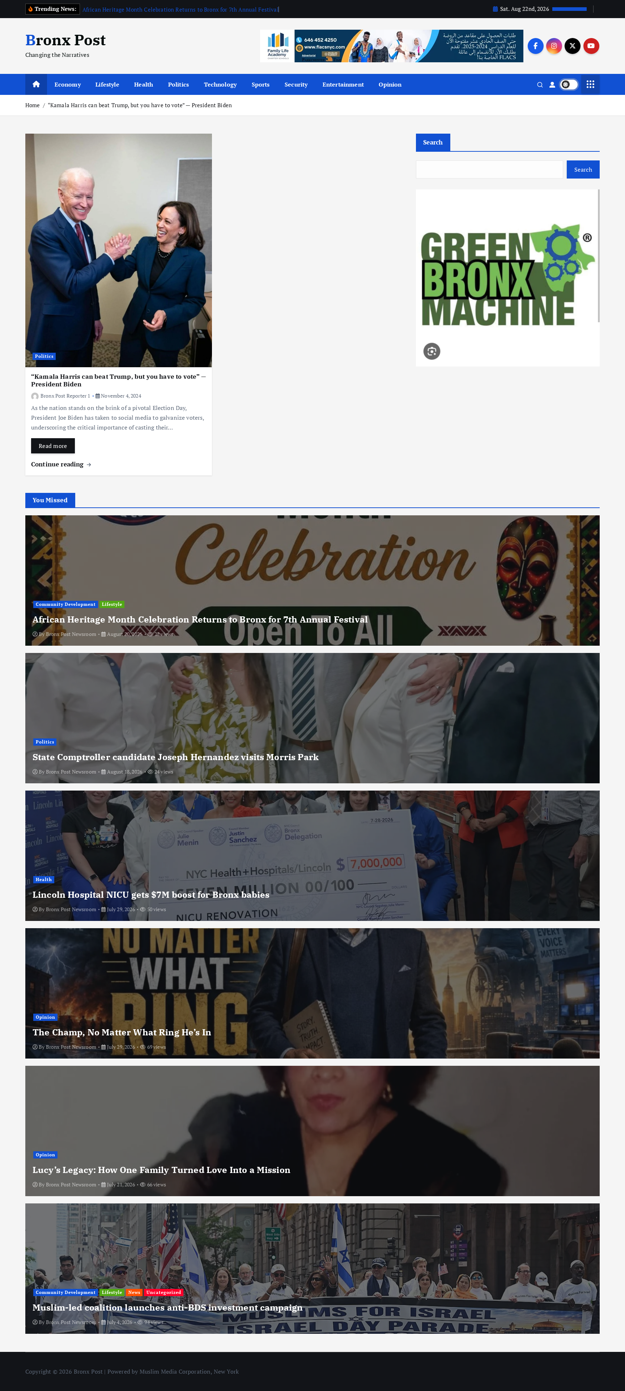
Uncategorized (163, 1292)
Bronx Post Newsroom (71, 633)
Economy (68, 84)
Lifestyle (107, 84)
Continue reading (58, 464)
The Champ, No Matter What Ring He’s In (122, 1032)
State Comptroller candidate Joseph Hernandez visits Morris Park (176, 757)
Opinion (390, 84)
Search (433, 142)
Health (143, 84)
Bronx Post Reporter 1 (65, 395)
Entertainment (343, 84)
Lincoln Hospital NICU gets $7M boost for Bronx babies (151, 894)
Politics (178, 84)
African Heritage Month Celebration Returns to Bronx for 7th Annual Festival (180, 9)
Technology (220, 84)
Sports (261, 84)
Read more (53, 446)
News (134, 1292)
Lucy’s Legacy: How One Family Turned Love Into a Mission (161, 1170)
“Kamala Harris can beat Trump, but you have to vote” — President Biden (140, 105)
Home (32, 105)
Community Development (66, 604)
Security (296, 84)
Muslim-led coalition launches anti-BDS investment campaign (168, 1307)
